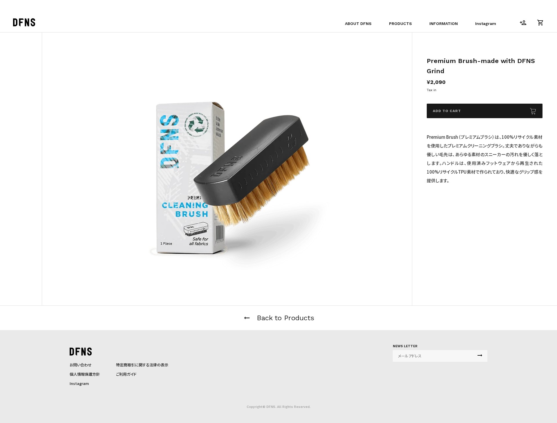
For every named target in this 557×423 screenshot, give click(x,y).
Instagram (79, 383)
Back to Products (278, 317)
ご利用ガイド (126, 374)
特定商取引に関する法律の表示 (142, 365)
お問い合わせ (81, 365)
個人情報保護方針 (85, 374)
